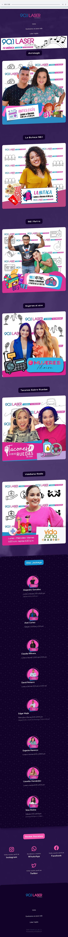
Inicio (34, 24)
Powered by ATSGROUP (34, 932)
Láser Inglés (34, 922)
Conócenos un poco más (34, 28)
